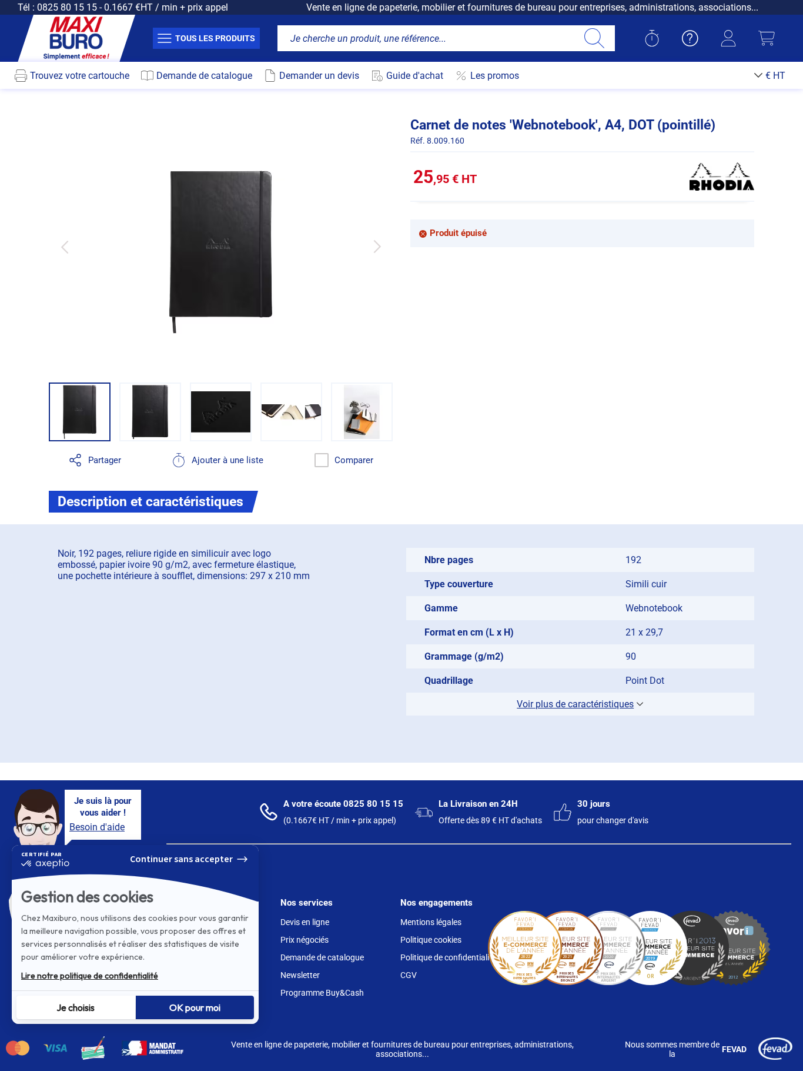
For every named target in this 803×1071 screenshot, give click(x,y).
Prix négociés (304, 939)
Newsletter (300, 975)
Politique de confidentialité (448, 957)
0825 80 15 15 (67, 7)
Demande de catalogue (322, 957)
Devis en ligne (304, 922)
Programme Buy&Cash (322, 992)
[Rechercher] (594, 38)
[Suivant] (377, 247)
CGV (408, 975)
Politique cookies (430, 939)
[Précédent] (64, 247)
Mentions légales (430, 922)
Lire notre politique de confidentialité (89, 975)
